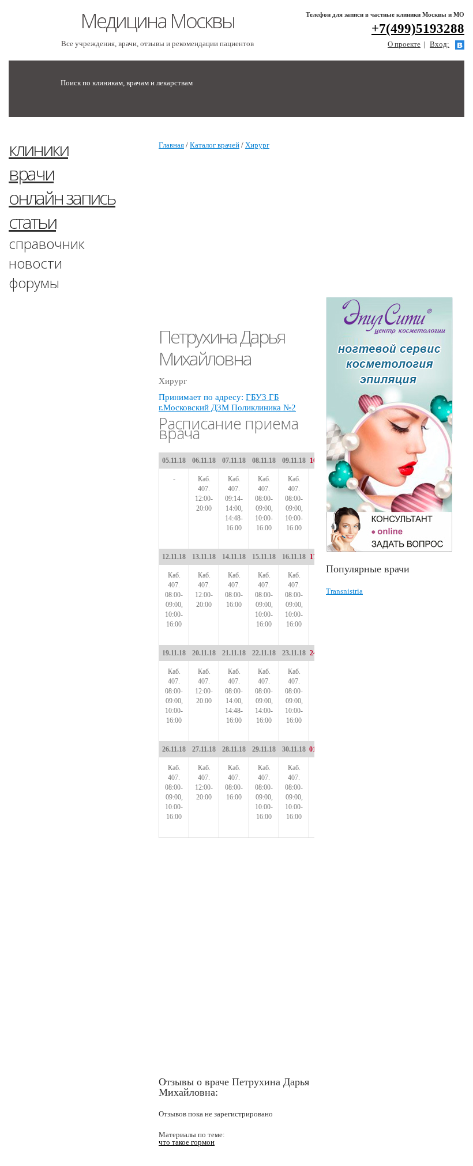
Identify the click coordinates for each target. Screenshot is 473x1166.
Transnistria (344, 591)
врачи (31, 173)
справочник (47, 243)
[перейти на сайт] (395, 424)
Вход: (439, 44)
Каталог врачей (214, 145)
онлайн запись (62, 197)
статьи (32, 221)
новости (35, 263)
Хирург (257, 145)
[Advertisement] (399, 212)
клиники (38, 149)
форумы (34, 282)
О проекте (404, 44)
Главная (171, 145)
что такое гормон (187, 1142)
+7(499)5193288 (417, 28)
